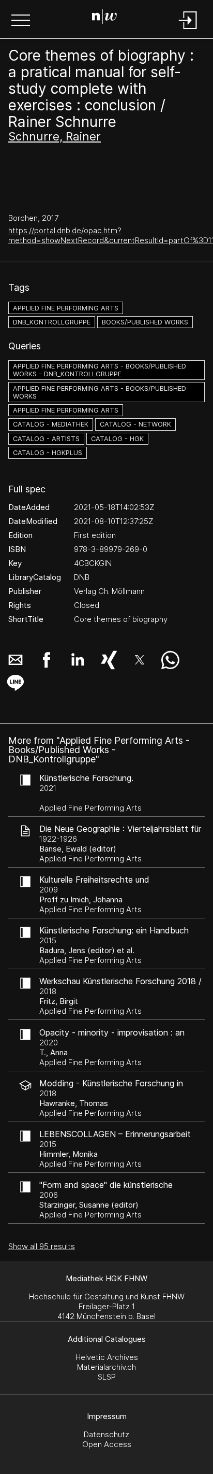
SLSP (107, 1377)
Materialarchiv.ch (106, 1367)
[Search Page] (104, 18)
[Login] (188, 30)
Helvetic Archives (106, 1357)
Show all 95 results (41, 1246)
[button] (20, 21)
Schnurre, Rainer (54, 136)
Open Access (106, 1444)
